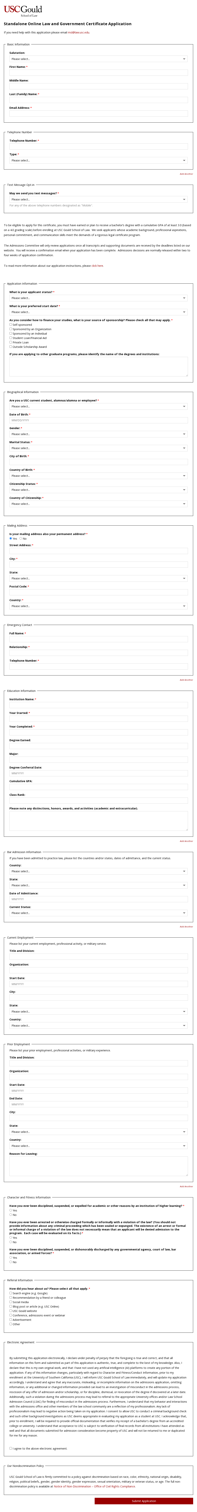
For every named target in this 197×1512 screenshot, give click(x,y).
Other (16, 1324)
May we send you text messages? (33, 193)
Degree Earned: (20, 740)
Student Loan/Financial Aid (30, 338)
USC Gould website (25, 1311)
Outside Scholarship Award (30, 347)
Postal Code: (18, 586)
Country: (15, 600)
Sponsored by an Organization (32, 329)
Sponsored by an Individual (30, 333)
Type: (13, 154)
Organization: (19, 964)
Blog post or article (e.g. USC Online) (36, 1306)
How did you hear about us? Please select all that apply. (48, 1288)
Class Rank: (17, 795)
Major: (13, 754)
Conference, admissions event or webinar (39, 1315)
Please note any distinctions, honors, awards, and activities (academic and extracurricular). (73, 808)
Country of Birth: (21, 470)
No (25, 538)
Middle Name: (18, 80)
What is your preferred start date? (33, 306)
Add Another (186, 173)
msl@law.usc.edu (78, 32)
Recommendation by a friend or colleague (39, 1297)
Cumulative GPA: (20, 781)
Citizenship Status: (22, 484)
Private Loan (21, 342)
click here (97, 266)
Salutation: (17, 53)
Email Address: (19, 108)
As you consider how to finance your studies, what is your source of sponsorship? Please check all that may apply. (90, 320)
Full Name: (16, 633)
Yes (15, 538)
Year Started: (18, 713)
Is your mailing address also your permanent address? (47, 534)
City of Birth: (18, 456)
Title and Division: (21, 951)
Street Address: (20, 545)
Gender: (14, 428)
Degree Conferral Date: (25, 767)
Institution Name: (21, 699)
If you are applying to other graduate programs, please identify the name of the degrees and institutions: (84, 354)
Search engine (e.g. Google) (30, 1293)
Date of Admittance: (23, 893)
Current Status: (20, 907)
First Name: (17, 67)
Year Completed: (21, 726)
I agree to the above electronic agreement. (40, 1448)
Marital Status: (19, 442)
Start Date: (17, 978)
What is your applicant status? (31, 292)
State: (13, 572)
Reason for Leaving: (23, 1154)
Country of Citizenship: (25, 498)
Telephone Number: (23, 140)
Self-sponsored (22, 324)
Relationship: (18, 647)
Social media (21, 1302)
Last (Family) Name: (23, 94)
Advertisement (22, 1320)
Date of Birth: (18, 414)
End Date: (16, 1098)
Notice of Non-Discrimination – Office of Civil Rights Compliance (94, 1486)
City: (12, 559)
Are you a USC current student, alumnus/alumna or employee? (53, 400)
